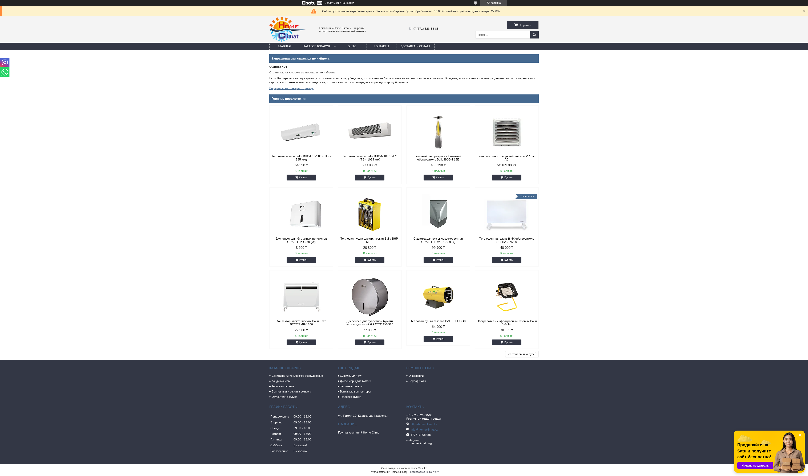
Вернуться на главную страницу (291, 88)
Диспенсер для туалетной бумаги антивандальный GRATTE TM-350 (369, 322)
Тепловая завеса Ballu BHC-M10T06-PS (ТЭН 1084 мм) (369, 157)
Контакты (381, 46)
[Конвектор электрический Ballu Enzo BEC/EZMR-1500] (301, 297)
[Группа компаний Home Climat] (287, 40)
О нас (352, 46)
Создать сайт (333, 2)
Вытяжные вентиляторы (355, 391)
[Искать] (534, 34)
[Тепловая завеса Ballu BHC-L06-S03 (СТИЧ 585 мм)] (301, 132)
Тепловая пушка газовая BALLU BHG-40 (438, 321)
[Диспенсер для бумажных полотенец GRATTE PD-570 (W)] (301, 215)
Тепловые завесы (351, 386)
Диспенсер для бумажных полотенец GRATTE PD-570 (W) (301, 240)
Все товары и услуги (520, 354)
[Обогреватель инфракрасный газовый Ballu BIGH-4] (506, 297)
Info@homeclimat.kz (424, 429)
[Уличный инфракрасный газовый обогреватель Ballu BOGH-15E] (438, 132)
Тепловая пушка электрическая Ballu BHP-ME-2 (369, 240)
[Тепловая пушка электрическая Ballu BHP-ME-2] (369, 215)
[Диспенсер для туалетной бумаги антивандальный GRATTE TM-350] (369, 297)
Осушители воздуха (284, 396)
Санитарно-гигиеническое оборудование (297, 375)
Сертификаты (417, 381)
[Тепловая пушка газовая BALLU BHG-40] (438, 297)
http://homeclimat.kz (424, 424)
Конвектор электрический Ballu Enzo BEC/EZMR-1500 (301, 322)
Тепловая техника (283, 386)
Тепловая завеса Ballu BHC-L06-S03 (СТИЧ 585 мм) (301, 157)
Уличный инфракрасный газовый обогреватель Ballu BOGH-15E (438, 157)
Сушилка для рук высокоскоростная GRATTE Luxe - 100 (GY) (438, 240)
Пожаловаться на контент (423, 472)
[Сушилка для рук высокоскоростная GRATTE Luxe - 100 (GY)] (438, 215)
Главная (284, 46)
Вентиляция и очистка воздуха (291, 391)
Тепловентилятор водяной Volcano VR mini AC (506, 157)
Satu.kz (422, 468)
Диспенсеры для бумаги (355, 381)
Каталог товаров (316, 46)
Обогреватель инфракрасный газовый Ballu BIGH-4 (507, 322)
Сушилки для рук (351, 375)
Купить (303, 177)
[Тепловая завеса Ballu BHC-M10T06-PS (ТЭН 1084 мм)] (369, 132)
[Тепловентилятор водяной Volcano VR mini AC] (506, 132)
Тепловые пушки (350, 396)
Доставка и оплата (415, 46)
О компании (416, 375)
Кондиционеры (281, 381)
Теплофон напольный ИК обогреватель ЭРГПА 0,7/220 (506, 240)
